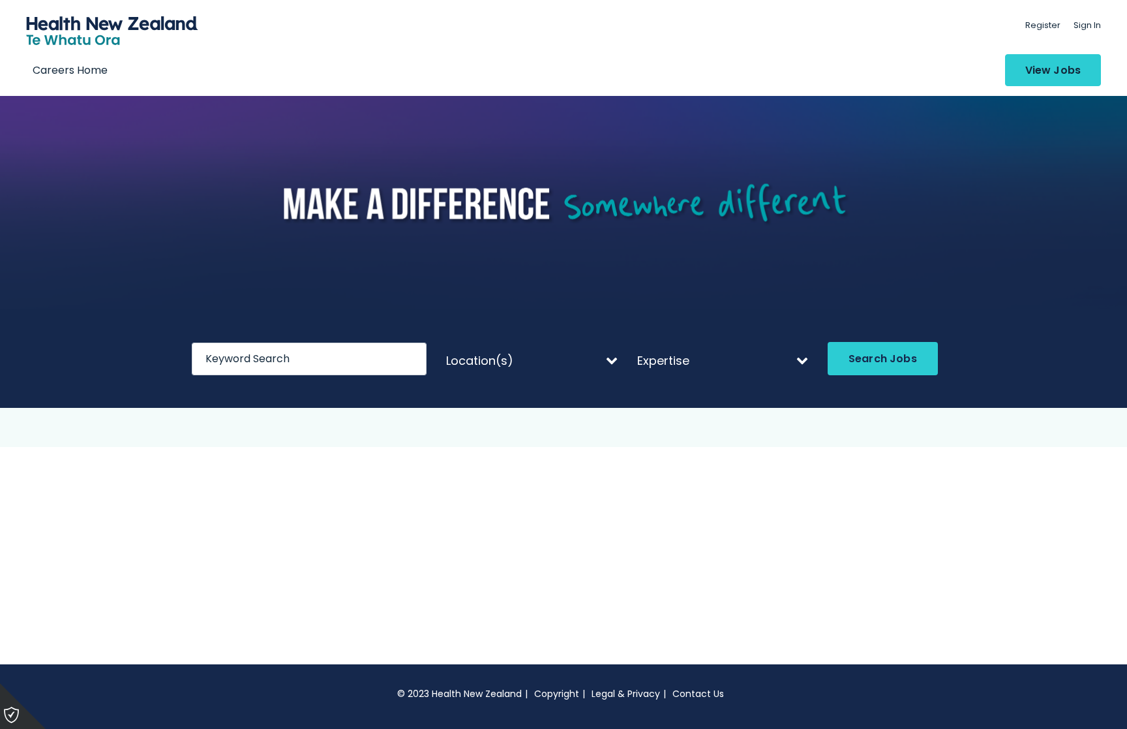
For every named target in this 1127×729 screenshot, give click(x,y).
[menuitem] (1042, 25)
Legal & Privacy (626, 693)
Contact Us (698, 693)
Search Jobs (883, 358)
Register (1042, 25)
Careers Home (70, 70)
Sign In (1087, 25)
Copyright (556, 693)
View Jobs (1053, 70)
